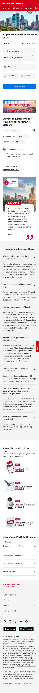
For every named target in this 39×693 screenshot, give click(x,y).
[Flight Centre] (14, 3)
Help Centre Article (21, 300)
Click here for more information (15, 643)
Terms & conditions (15, 684)
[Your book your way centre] (19, 468)
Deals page (18, 312)
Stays (30, 8)
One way (7, 43)
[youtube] (21, 621)
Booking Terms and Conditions (26, 666)
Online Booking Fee (27, 659)
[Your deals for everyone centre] (19, 486)
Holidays (19, 8)
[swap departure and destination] (32, 54)
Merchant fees (7, 664)
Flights (7, 8)
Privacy (5, 684)
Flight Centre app (9, 315)
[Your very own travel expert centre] (19, 504)
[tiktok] (15, 621)
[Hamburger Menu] (3, 3)
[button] (11, 76)
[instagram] (10, 621)
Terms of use (28, 684)
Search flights (19, 87)
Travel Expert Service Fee (22, 655)
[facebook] (5, 621)
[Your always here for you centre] (19, 522)
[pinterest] (26, 621)
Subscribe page (19, 317)
